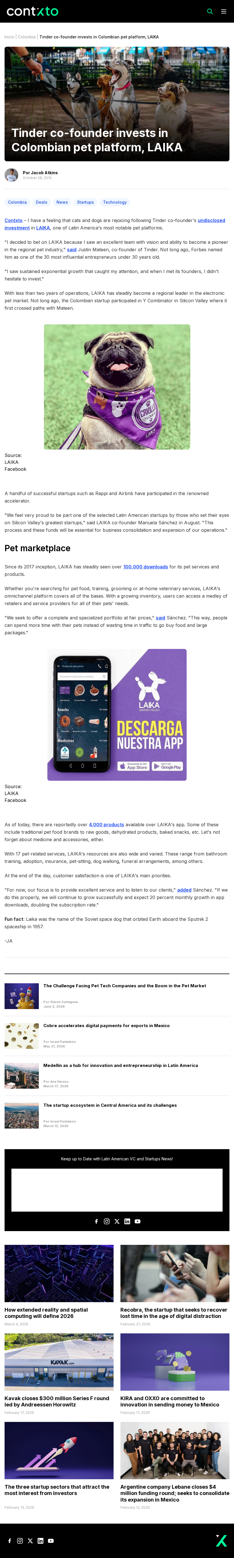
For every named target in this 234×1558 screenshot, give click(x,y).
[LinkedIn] (127, 1221)
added (184, 890)
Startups (85, 202)
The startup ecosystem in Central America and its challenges (110, 1105)
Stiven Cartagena (64, 1002)
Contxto (14, 220)
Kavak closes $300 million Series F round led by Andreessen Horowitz (57, 1401)
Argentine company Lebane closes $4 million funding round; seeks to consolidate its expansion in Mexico (174, 1493)
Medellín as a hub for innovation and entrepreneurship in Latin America (120, 1065)
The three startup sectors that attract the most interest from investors (57, 1490)
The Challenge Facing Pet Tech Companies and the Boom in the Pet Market (124, 985)
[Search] (210, 11)
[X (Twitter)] (117, 1221)
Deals (41, 202)
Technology (115, 202)
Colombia (27, 36)
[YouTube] (137, 1221)
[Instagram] (107, 1221)
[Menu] (223, 11)
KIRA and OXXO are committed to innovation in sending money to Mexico (169, 1401)
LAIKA (43, 228)
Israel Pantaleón (63, 1042)
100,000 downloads (145, 567)
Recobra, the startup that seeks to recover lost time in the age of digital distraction (173, 1313)
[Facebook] (96, 1221)
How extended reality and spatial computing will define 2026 (46, 1313)
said (71, 249)
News (62, 202)
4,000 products (106, 824)
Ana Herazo (59, 1082)
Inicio (9, 36)
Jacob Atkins (44, 172)
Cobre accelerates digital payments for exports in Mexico (106, 1025)
